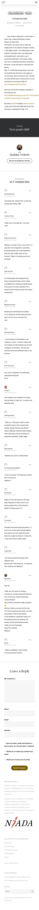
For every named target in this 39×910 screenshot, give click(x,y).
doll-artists (8, 794)
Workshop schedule (11, 850)
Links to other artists (11, 863)
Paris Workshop (9, 846)
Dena (6, 643)
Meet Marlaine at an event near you (15, 880)
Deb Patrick (8, 271)
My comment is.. (10, 679)
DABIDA (14, 104)
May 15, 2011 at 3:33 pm (10, 306)
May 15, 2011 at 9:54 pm (10, 470)
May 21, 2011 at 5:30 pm (10, 580)
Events (28, 13)
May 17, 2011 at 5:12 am (10, 522)
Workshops (8, 843)
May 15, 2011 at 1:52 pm (10, 273)
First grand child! (19, 127)
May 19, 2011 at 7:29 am (10, 553)
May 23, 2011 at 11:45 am (10, 645)
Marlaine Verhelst (15, 23)
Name (7, 709)
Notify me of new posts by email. (18, 760)
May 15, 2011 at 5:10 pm (10, 367)
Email (6, 720)
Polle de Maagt (14, 898)
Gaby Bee (7, 551)
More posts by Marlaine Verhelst (19, 161)
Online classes (9, 853)
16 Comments (19, 26)
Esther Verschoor (28, 104)
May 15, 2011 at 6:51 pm (10, 450)
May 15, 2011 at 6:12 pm (10, 392)
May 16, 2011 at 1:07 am (10, 494)
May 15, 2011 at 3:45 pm (10, 334)
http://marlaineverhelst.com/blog (15, 84)
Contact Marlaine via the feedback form (17, 877)
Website (7, 730)
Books (6, 857)
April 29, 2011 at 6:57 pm (10, 196)
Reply (29, 190)
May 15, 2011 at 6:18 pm (10, 417)
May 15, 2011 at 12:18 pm (10, 218)
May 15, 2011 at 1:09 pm (10, 240)
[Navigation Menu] (36, 2)
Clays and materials (16, 13)
